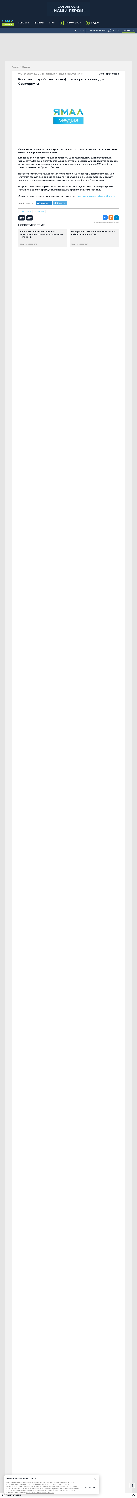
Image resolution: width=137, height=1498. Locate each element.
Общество (26, 67)
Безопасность (25, 211)
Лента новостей (11, 1495)
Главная (15, 67)
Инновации (39, 211)
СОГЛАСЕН (89, 1488)
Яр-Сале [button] (126, 30)
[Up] (132, 1485)
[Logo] (8, 23)
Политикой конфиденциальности (40, 1492)
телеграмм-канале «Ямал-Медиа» (95, 196)
